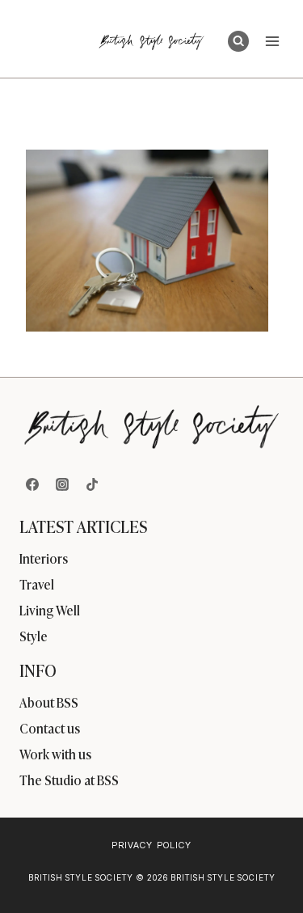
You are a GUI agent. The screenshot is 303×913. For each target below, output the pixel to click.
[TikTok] (92, 484)
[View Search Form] (238, 41)
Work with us (55, 753)
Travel (36, 584)
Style (33, 635)
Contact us (49, 728)
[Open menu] (272, 40)
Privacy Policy (151, 845)
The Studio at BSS (69, 779)
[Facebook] (32, 484)
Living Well (49, 609)
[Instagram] (62, 484)
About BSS (48, 702)
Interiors (43, 558)
